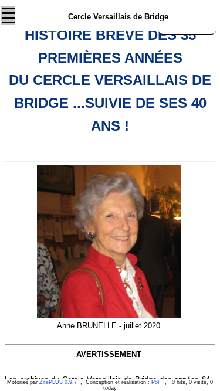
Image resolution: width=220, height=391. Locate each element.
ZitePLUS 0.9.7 (58, 382)
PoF (156, 382)
